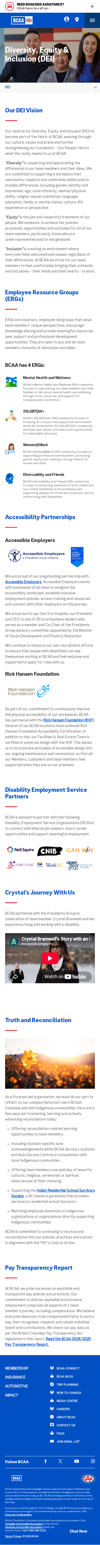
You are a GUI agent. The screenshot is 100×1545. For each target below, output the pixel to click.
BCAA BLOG (64, 1376)
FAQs (60, 1433)
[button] (73, 1531)
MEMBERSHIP (16, 1368)
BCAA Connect (67, 1368)
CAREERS (63, 1409)
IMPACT (11, 1395)
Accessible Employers (23, 582)
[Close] (92, 6)
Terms (8, 1536)
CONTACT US (65, 1425)
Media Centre (67, 1401)
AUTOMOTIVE (16, 1386)
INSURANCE (15, 1377)
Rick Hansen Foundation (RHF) (69, 720)
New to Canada (68, 1393)
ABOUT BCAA (65, 1417)
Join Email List (68, 1442)
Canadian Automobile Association (24, 1524)
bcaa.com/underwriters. (18, 1515)
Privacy (18, 1536)
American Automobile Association (24, 1527)
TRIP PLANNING (67, 1385)
